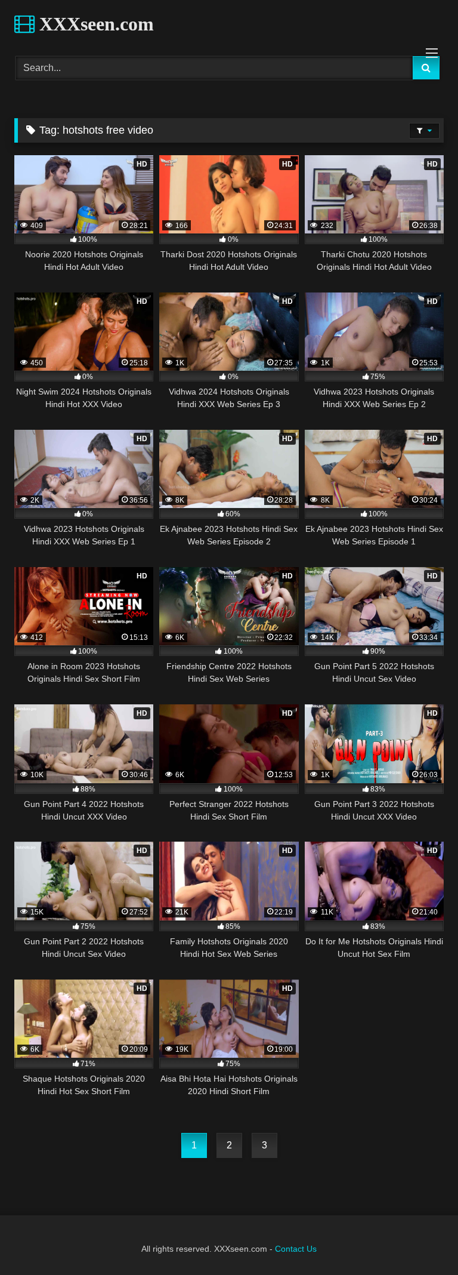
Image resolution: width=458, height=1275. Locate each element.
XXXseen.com (94, 24)
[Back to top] (421, 1239)
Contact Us (296, 1249)
